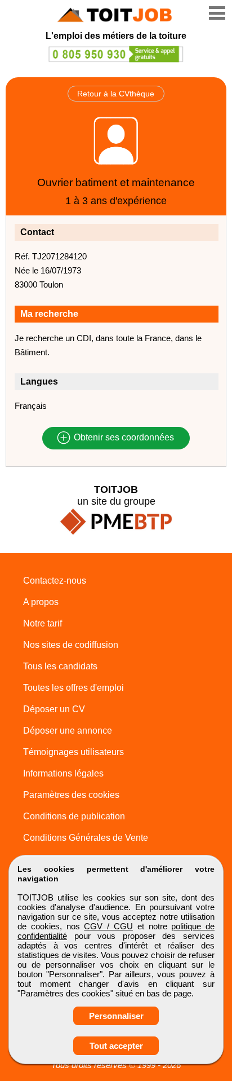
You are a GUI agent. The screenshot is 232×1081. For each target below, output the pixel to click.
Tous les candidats (60, 666)
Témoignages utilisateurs (73, 752)
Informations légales (63, 773)
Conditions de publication (74, 816)
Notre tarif (42, 623)
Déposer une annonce (67, 730)
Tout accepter (116, 1046)
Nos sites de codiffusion (70, 645)
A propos (41, 602)
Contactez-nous (54, 580)
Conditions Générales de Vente (85, 837)
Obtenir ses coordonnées (123, 438)
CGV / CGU (108, 926)
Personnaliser (116, 1016)
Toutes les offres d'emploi (73, 687)
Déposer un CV (54, 709)
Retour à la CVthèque (115, 93)
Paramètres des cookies (71, 795)
